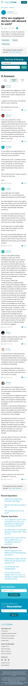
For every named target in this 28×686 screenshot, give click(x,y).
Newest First (14, 80)
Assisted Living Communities (8, 636)
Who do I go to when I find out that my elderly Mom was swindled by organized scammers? (15, 541)
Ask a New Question (15, 52)
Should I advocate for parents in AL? (15, 506)
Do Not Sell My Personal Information (16, 683)
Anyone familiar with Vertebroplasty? (11, 568)
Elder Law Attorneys (6, 651)
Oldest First (22, 80)
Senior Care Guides (5, 649)
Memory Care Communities (7, 638)
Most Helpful (5, 80)
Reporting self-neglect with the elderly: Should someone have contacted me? (15, 561)
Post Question (14, 595)
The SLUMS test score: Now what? (14, 512)
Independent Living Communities (9, 633)
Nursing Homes (5, 640)
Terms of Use (20, 682)
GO (24, 67)
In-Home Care (4, 631)
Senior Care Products (6, 653)
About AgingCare (5, 665)
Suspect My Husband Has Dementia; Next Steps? (13, 500)
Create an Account (5, 663)
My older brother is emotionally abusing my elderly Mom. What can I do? (15, 532)
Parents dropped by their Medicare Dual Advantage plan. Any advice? (15, 553)
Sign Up (14, 615)
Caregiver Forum (5, 646)
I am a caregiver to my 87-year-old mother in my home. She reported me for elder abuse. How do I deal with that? (15, 523)
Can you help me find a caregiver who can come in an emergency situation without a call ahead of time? (15, 576)
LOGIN (24, 2)
